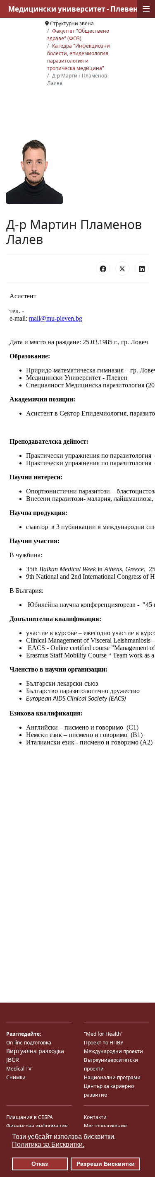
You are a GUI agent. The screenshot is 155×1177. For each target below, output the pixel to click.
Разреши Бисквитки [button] (105, 1163)
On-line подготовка (28, 1042)
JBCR (12, 1059)
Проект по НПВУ (103, 1042)
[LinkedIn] (142, 268)
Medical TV (18, 1068)
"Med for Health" (103, 1033)
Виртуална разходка (35, 1051)
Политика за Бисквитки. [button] (48, 1144)
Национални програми (112, 1077)
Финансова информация (37, 1125)
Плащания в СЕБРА (29, 1117)
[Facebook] (103, 268)
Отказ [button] (39, 1163)
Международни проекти (113, 1051)
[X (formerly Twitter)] (122, 268)
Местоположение (105, 1125)
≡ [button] (146, 9)
